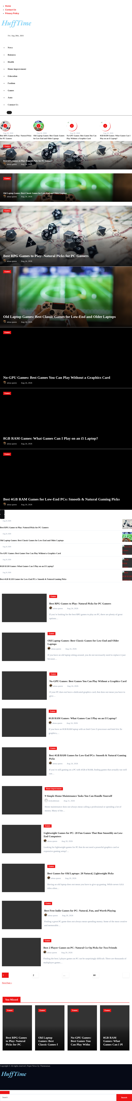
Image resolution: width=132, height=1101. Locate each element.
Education (12, 76)
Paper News (32, 1066)
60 (94, 975)
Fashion (11, 83)
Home (8, 6)
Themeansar (45, 1066)
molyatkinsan (54, 801)
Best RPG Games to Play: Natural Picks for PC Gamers (27, 161)
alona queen (12, 164)
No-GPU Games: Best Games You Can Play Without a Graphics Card (56, 378)
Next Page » (7, 983)
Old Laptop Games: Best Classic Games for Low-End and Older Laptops (35, 193)
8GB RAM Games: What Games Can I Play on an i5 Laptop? (50, 438)
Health (11, 62)
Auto (10, 97)
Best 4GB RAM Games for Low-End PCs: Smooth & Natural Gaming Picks (61, 499)
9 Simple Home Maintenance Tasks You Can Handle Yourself (78, 795)
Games (11, 90)
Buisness (12, 55)
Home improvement (17, 69)
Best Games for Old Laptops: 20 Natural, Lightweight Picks (80, 873)
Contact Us (10, 10)
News (10, 48)
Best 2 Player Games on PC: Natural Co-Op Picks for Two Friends (80, 947)
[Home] (3, 40)
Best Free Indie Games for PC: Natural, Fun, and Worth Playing (80, 910)
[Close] (5, 1092)
